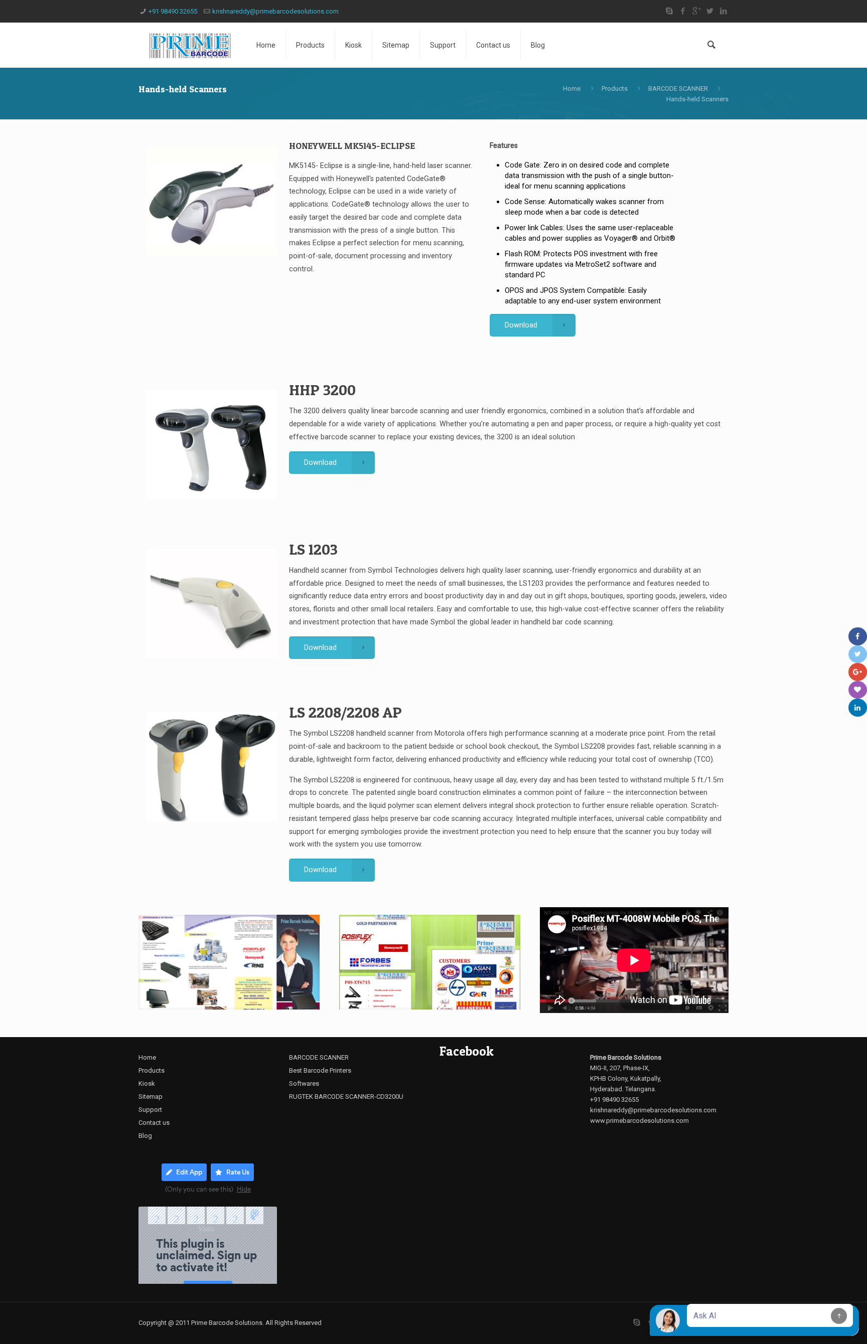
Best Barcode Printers (320, 1070)
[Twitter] (709, 11)
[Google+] (696, 11)
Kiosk (146, 1083)
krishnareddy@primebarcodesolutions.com (275, 11)
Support (150, 1109)
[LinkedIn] (723, 11)
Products (615, 88)
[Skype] (669, 11)
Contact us (154, 1122)
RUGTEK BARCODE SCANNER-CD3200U (346, 1096)
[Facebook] (682, 11)
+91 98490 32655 (173, 11)
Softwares (304, 1083)
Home (572, 88)
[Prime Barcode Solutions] (190, 45)
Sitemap (150, 1096)
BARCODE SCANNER (678, 88)
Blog (145, 1135)
